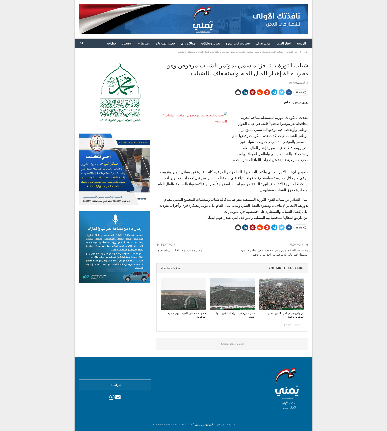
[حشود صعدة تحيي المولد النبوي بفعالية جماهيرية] (183, 294)
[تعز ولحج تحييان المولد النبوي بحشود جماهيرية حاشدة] (281, 294)
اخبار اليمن (284, 43)
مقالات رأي (188, 43)
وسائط (145, 43)
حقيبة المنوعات (165, 43)
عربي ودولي (263, 43)
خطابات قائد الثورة (238, 43)
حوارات (111, 43)
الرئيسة (301, 43)
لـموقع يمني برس (204, 424)
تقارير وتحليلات (210, 43)
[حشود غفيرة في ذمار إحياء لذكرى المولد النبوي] (232, 294)
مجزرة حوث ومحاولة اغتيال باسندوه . (179, 250)
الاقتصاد (127, 43)
